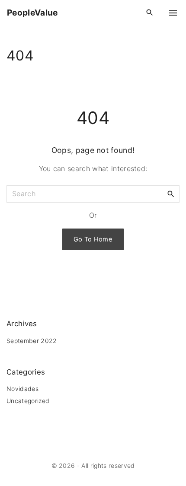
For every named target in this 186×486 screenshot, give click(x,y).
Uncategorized (27, 400)
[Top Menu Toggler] (173, 12)
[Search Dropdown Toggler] (150, 12)
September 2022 (31, 340)
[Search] (171, 193)
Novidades (22, 388)
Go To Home (93, 239)
